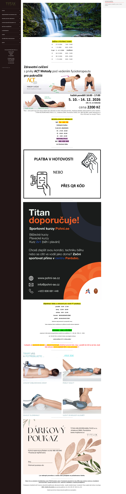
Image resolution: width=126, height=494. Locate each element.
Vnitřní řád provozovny (8, 38)
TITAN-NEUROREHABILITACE (62, 19)
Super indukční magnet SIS (9, 22)
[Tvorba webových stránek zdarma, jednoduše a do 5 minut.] (9, 67)
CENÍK (3, 34)
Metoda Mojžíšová (6, 26)
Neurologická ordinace (8, 18)
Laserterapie (5, 30)
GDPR (3, 42)
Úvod (3, 10)
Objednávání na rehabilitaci (9, 14)
